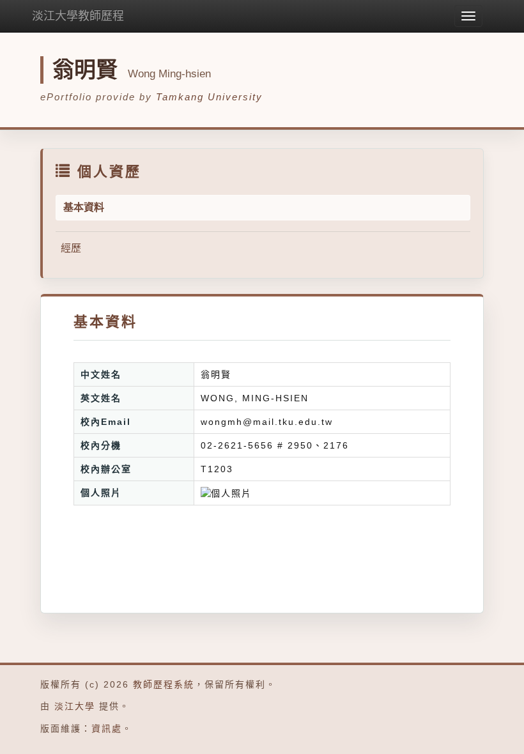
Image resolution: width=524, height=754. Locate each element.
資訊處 (106, 728)
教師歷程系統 (163, 684)
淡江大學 (74, 706)
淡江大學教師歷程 (78, 16)
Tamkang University (209, 96)
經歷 (71, 248)
